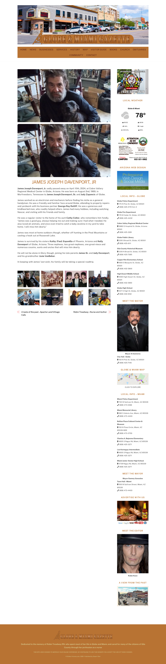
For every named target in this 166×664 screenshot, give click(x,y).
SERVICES (61, 49)
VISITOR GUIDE (99, 49)
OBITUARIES (139, 49)
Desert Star (97, 656)
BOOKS (113, 49)
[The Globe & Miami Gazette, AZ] (83, 43)
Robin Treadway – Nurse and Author (90, 312)
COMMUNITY (76, 55)
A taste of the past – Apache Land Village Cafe (40, 313)
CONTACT (91, 55)
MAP (85, 49)
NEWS (33, 49)
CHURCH (125, 49)
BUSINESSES (46, 49)
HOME (23, 49)
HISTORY (75, 49)
